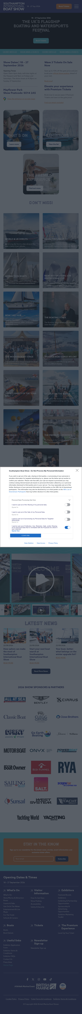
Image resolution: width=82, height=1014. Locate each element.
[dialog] (41, 507)
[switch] (67, 504)
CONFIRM (26, 535)
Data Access (41, 543)
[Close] (78, 471)
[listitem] (41, 500)
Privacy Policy (53, 543)
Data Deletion (29, 543)
